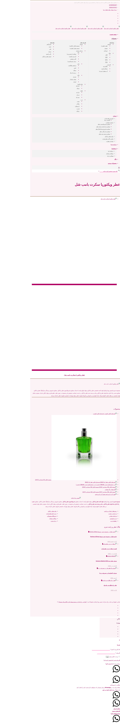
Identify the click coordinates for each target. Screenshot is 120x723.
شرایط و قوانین (113, 516)
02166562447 (113, 5)
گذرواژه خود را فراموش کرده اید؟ (112, 660)
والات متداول (52, 518)
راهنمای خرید (113, 521)
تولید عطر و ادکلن (52, 511)
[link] (98, 171)
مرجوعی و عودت (112, 513)
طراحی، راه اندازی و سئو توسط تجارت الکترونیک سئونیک (72, 602)
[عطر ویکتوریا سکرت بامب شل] (74, 199)
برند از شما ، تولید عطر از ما (110, 10)
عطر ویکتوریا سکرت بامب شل (74, 375)
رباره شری (53, 521)
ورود (107, 656)
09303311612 (113, 7)
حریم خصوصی (113, 518)
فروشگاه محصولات (51, 516)
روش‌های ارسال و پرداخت (110, 511)
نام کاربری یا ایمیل (115, 649)
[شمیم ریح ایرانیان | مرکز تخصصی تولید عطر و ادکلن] (87, 28)
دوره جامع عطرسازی (51, 513)
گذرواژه (117, 653)
